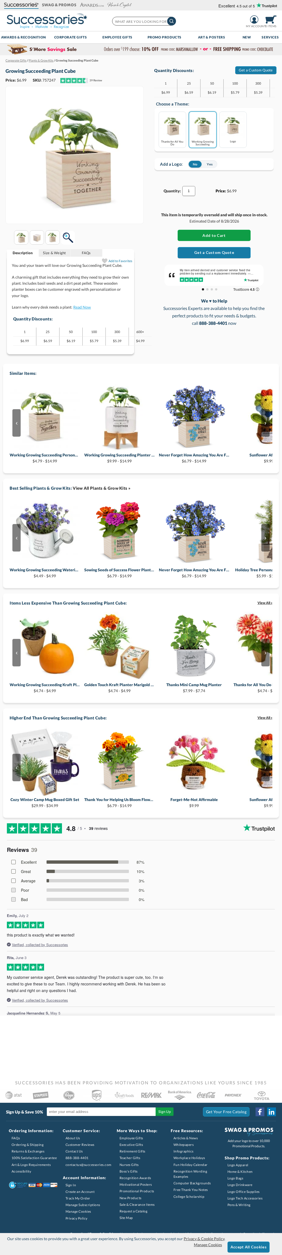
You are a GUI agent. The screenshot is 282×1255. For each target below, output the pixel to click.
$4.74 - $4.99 (45, 687)
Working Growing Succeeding (203, 143)
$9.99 (194, 802)
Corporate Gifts (70, 37)
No (195, 164)
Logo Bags (235, 1178)
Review (96, 80)
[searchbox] (144, 21)
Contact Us (74, 1151)
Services (270, 37)
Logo (233, 141)
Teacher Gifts (130, 1158)
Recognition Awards (135, 1178)
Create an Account (80, 1192)
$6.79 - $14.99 (194, 458)
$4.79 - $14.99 (45, 458)
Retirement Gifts (132, 1151)
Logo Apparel (237, 1165)
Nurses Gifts (129, 1165)
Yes (210, 164)
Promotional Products (137, 1191)
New (247, 37)
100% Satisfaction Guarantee (34, 1158)
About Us (73, 1138)
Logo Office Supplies (243, 1192)
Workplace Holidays (189, 1158)
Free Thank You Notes (190, 1190)
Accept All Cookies (249, 1247)
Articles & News (185, 1138)
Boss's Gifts (129, 1171)
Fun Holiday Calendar (190, 1165)
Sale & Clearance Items (137, 1205)
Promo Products (164, 37)
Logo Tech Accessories (245, 1198)
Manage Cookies (78, 1211)
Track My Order (78, 1198)
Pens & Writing (239, 1205)
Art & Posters (211, 37)
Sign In (71, 1185)
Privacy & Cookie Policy (204, 1238)
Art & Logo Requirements (31, 1165)
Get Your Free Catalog (226, 1111)
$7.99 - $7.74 (194, 687)
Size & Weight (54, 253)
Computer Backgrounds (192, 1183)
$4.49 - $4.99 (45, 572)
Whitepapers (183, 1145)
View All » (264, 603)
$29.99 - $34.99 (44, 802)
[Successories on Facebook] (260, 1111)
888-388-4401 (77, 1158)
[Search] (171, 21)
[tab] (23, 253)
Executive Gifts (131, 1145)
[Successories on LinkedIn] (271, 1111)
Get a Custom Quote (256, 70)
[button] (21, 5)
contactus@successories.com (89, 1165)
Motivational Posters (136, 1184)
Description (23, 253)
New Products (131, 1198)
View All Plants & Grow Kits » (102, 488)
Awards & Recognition (23, 37)
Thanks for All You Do (172, 143)
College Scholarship (189, 1197)
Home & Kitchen (240, 1172)
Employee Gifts (117, 37)
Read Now (82, 307)
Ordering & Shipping (28, 1145)
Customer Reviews (80, 1145)
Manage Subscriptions (83, 1205)
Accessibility (21, 1171)
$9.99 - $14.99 (119, 458)
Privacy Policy (77, 1218)
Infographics (183, 1151)
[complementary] (141, 49)
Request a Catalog (134, 1211)
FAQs (86, 253)
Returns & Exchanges (28, 1151)
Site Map (126, 1218)
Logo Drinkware (240, 1185)
